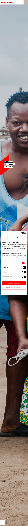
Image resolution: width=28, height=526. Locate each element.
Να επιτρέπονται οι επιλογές (14, 287)
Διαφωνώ (14, 292)
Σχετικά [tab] (23, 237)
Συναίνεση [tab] (5, 237)
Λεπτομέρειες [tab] (14, 237)
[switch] (24, 267)
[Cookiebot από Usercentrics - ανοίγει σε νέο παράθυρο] (20, 233)
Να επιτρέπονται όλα (14, 283)
